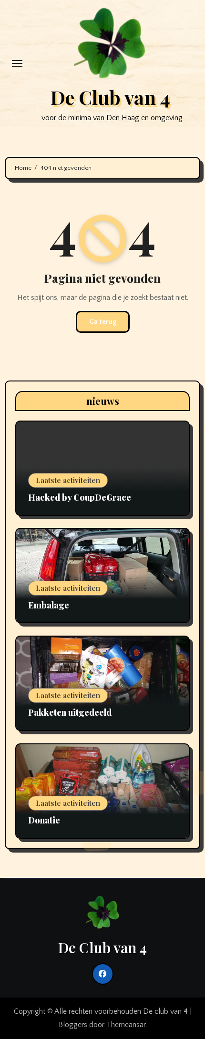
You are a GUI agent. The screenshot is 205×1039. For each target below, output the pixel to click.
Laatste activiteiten (68, 480)
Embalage (48, 605)
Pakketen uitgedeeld (70, 712)
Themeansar (125, 1024)
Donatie (44, 820)
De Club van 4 (110, 97)
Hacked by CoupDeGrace (79, 497)
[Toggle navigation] (17, 63)
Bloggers (73, 1024)
